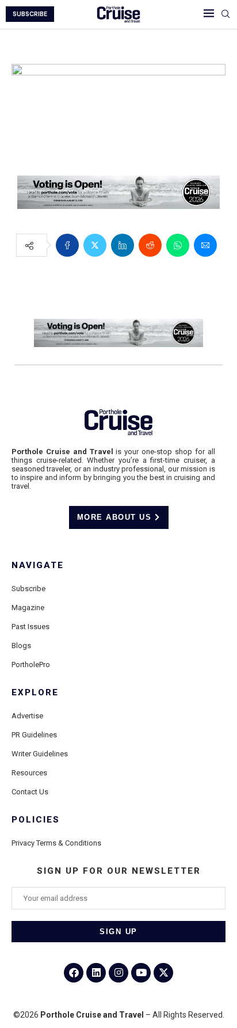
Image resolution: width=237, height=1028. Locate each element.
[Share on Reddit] (150, 245)
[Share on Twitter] (94, 245)
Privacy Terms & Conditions (56, 843)
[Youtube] (141, 973)
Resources (29, 772)
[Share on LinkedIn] (122, 245)
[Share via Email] (205, 245)
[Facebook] (73, 973)
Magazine (28, 607)
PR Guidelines (34, 734)
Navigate (38, 565)
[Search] (225, 14)
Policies (36, 820)
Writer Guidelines (40, 753)
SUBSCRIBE (30, 14)
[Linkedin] (96, 973)
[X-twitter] (163, 973)
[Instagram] (118, 973)
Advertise (27, 715)
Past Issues (30, 626)
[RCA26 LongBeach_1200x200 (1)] (118, 183)
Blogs (21, 645)
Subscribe (28, 588)
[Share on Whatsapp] (177, 245)
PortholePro (31, 664)
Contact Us (30, 791)
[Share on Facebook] (67, 245)
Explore (35, 692)
